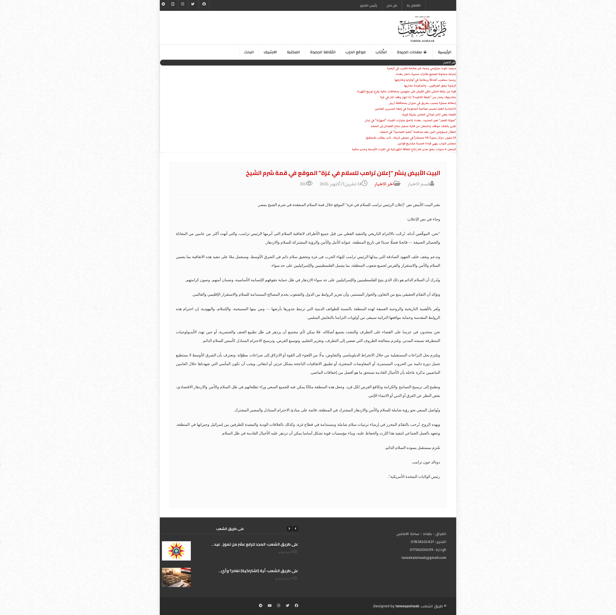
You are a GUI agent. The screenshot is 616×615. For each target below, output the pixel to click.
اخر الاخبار (384, 183)
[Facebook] (204, 4)
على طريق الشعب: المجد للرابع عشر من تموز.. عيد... (254, 544)
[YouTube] (173, 4)
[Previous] (295, 528)
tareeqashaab (407, 606)
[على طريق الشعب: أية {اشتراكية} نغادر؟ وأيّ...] (176, 577)
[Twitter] (193, 4)
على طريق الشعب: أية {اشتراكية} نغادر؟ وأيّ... (258, 570)
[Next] (289, 528)
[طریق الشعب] (422, 29)
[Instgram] (183, 4)
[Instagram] (279, 606)
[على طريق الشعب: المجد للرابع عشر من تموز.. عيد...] (176, 551)
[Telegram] (163, 4)
